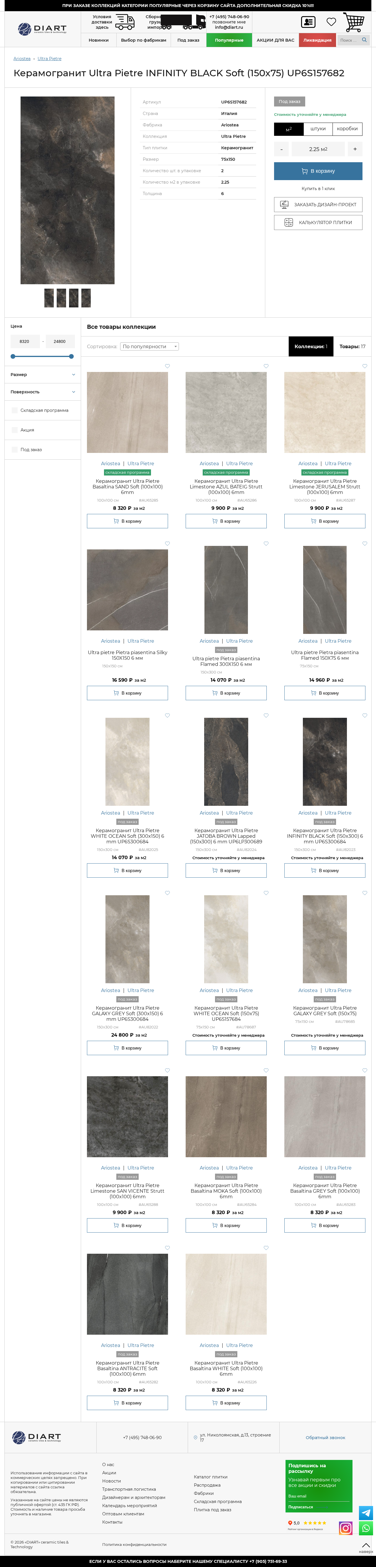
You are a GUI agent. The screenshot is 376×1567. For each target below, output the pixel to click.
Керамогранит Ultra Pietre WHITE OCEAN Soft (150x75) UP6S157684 (226, 1013)
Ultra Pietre (49, 58)
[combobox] (149, 346)
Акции (109, 1472)
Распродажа (207, 1485)
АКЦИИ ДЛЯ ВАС (275, 40)
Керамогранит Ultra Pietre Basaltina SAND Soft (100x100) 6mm (128, 486)
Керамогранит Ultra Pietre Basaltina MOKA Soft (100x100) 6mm (226, 1191)
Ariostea (22, 58)
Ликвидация (317, 40)
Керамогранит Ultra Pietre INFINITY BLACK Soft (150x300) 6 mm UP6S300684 (325, 836)
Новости (111, 1481)
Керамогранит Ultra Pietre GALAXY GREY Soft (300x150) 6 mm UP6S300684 (127, 1013)
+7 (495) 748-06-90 (229, 16)
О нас (108, 1464)
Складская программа (44, 410)
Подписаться (300, 1507)
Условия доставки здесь (102, 22)
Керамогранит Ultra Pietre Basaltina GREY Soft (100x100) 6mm (325, 1191)
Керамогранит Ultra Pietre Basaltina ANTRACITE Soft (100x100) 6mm (128, 1368)
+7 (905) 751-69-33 (268, 1561)
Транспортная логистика (129, 1489)
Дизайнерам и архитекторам (133, 1497)
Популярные (229, 40)
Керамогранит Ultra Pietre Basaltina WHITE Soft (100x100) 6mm (226, 1368)
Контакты (112, 1522)
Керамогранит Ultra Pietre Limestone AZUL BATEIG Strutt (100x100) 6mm (226, 486)
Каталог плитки (211, 1477)
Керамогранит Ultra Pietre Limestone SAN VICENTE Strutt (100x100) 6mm (127, 1191)
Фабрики (204, 1493)
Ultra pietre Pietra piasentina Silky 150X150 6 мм (127, 655)
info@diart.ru (229, 27)
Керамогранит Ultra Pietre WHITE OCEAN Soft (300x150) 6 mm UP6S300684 (127, 836)
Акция (27, 430)
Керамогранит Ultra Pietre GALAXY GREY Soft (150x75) (325, 1010)
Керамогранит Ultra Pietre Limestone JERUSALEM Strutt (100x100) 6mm (324, 486)
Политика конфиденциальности (134, 1544)
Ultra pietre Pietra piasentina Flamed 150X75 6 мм (325, 655)
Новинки (99, 40)
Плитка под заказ (212, 1509)
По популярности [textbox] (144, 346)
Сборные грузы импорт (156, 22)
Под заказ (188, 40)
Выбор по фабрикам (143, 40)
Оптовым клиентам (123, 1514)
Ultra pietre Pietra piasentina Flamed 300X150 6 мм (226, 661)
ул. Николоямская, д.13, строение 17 (235, 1437)
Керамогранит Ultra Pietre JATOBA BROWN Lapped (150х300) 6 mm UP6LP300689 (226, 836)
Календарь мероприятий (129, 1505)
